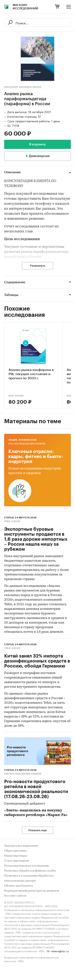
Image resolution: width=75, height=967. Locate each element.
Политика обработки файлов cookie (30, 870)
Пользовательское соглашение (26, 865)
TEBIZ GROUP (12, 521)
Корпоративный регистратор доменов (31, 890)
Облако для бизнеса (18, 885)
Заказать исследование (21, 845)
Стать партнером (16, 860)
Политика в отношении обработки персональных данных (28, 878)
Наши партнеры (15, 855)
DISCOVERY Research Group (22, 87)
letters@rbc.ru (60, 951)
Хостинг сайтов (15, 895)
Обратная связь (15, 850)
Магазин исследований (25, 7)
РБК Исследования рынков (26, 444)
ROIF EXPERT (16, 396)
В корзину (37, 144)
